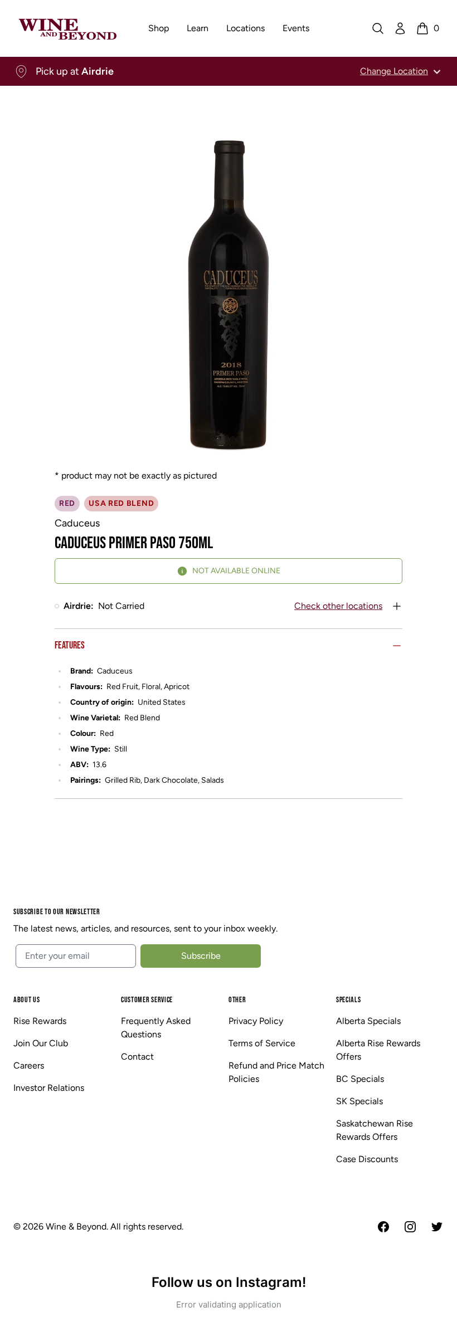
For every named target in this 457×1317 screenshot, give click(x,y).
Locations (245, 28)
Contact (137, 1056)
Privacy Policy (256, 1021)
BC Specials (360, 1079)
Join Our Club (40, 1043)
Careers (28, 1065)
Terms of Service (262, 1043)
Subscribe (201, 955)
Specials (348, 999)
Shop (158, 28)
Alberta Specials (368, 1021)
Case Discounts (367, 1159)
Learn (197, 28)
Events (296, 28)
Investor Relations (48, 1087)
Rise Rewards (39, 1021)
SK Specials (359, 1101)
